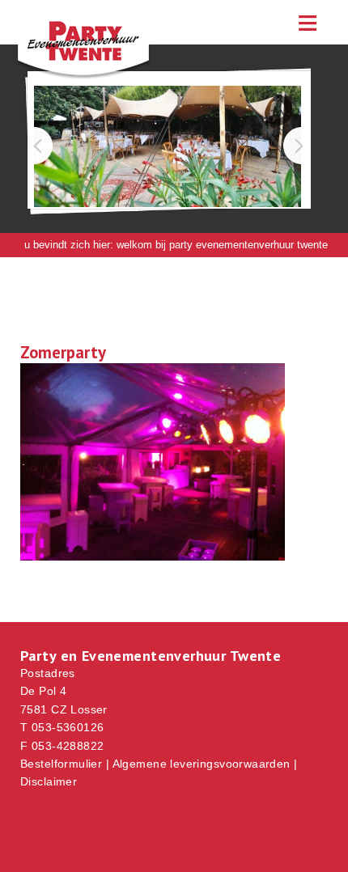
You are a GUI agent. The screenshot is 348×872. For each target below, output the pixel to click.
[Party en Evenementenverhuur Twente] (97, 76)
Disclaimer (48, 781)
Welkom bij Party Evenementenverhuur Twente (222, 245)
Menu (307, 22)
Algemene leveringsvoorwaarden (201, 763)
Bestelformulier (61, 763)
